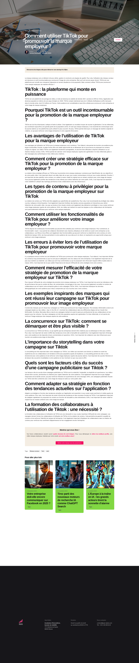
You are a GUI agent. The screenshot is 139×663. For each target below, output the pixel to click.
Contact (118, 39)
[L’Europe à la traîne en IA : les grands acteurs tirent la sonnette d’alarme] (100, 474)
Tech (43, 451)
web (47, 451)
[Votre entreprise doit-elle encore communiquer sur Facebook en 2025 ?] (39, 474)
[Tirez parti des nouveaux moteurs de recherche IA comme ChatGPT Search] (69, 474)
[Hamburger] (18, 40)
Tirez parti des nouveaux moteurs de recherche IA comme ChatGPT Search (69, 500)
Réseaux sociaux (34, 451)
